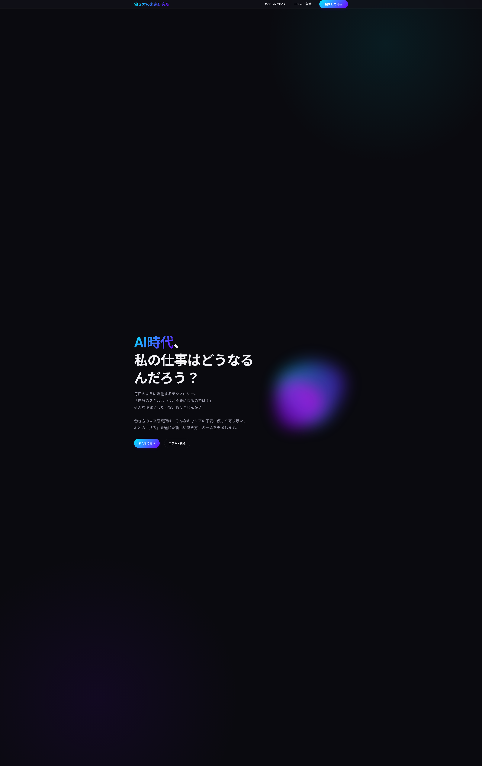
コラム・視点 (303, 4)
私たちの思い (147, 443)
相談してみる (334, 4)
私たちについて (275, 4)
